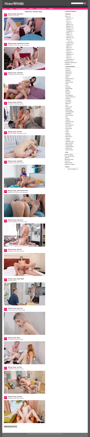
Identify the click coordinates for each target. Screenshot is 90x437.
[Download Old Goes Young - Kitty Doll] (24, 264)
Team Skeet (68, 73)
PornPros (68, 98)
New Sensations (69, 125)
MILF (67, 47)
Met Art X (68, 133)
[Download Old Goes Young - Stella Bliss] (24, 176)
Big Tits (10, 133)
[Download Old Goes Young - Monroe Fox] (24, 323)
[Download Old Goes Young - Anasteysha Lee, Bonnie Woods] (24, 58)
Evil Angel (68, 87)
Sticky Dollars (69, 128)
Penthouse (68, 135)
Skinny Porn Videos (70, 164)
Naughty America (70, 78)
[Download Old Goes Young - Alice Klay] (24, 117)
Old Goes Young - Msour (14, 337)
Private (67, 118)
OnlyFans (51, 8)
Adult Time (68, 92)
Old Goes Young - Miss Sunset (15, 13)
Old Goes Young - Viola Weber (15, 72)
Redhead (68, 54)
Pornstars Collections (21, 8)
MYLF (67, 83)
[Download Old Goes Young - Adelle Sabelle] (24, 294)
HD (15, 15)
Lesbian (68, 44)
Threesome (26, 45)
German (68, 36)
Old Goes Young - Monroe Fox (15, 308)
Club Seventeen (69, 115)
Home (5, 8)
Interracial (68, 42)
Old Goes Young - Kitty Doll (14, 249)
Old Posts (67, 61)
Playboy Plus (69, 148)
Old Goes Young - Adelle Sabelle (16, 278)
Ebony (68, 32)
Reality (18, 339)
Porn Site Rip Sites (69, 156)
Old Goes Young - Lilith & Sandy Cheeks (18, 190)
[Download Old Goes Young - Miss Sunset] (24, 29)
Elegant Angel (69, 144)
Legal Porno (68, 101)
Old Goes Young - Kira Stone (15, 396)
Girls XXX (67, 161)
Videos (11, 8)
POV (67, 51)
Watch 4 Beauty (69, 143)
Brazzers (68, 75)
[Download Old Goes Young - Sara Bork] (24, 146)
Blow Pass (68, 123)
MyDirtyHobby (69, 88)
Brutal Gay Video (69, 159)
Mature (68, 46)
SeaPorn (67, 157)
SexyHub (68, 139)
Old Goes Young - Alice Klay (15, 102)
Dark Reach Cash (70, 141)
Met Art (67, 77)
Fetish (18, 45)
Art (67, 21)
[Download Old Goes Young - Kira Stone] (24, 411)
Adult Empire (69, 113)
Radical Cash (69, 106)
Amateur (68, 18)
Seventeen (68, 70)
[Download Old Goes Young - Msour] (24, 352)
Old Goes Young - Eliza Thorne (15, 220)
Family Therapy (69, 149)
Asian (67, 22)
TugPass (68, 138)
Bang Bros (68, 80)
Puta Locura (68, 126)
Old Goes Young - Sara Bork (15, 131)
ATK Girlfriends (69, 95)
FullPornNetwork (70, 146)
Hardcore (68, 37)
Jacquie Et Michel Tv (70, 96)
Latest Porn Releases (41, 8)
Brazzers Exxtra (69, 82)
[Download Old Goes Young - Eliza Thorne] (24, 235)
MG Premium (69, 136)
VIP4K (67, 131)
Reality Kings (69, 110)
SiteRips (31, 8)
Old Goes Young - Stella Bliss (15, 161)
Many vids (68, 103)
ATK (67, 116)
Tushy (67, 85)
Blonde (14, 133)
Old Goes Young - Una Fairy (15, 367)
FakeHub (68, 120)
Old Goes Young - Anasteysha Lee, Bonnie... (19, 43)
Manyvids (68, 108)
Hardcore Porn (68, 162)
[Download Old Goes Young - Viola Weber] (24, 88)
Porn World (68, 100)
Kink (67, 105)
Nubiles (67, 90)
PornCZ (67, 130)
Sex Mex (68, 93)
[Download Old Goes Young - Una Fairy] (24, 382)
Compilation (69, 31)
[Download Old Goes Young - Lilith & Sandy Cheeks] (24, 205)
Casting (68, 29)
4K (8, 45)
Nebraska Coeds (70, 121)
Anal (10, 310)
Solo (67, 56)
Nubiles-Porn (69, 72)
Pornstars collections (70, 62)
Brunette (10, 15)
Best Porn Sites (69, 154)
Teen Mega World (70, 111)
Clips (14, 15)
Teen (18, 15)
